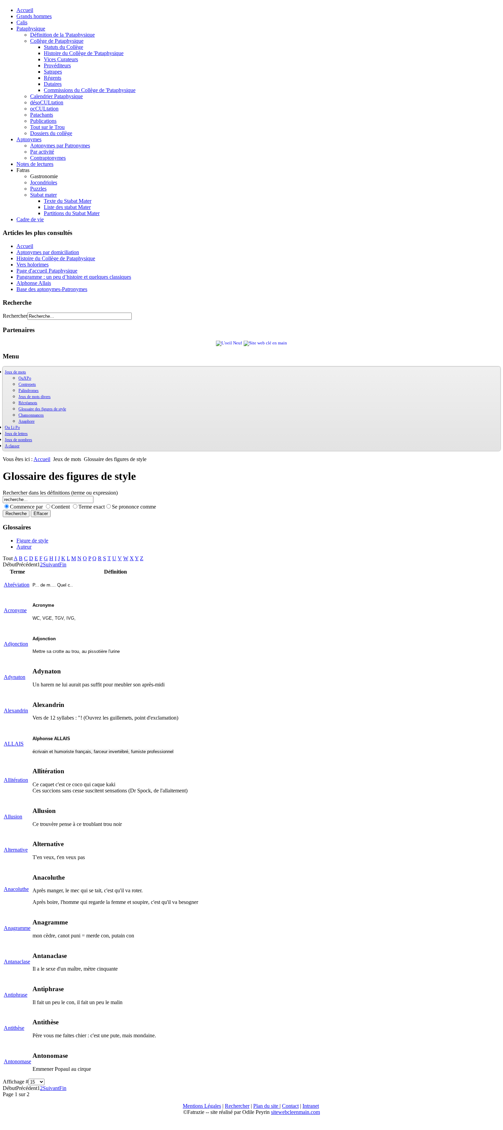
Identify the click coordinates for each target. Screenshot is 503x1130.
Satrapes (53, 72)
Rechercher (15, 316)
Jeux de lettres (16, 433)
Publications (43, 121)
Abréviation (16, 585)
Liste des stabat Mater (67, 207)
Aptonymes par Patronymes (60, 145)
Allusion (13, 816)
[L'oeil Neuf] (229, 343)
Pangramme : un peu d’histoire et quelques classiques (73, 277)
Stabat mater (43, 195)
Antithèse (14, 1028)
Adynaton (14, 677)
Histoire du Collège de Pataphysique (55, 258)
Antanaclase (17, 961)
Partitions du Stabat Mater (72, 213)
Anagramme (17, 928)
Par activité (42, 152)
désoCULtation (46, 102)
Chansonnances (31, 415)
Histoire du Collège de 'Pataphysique (84, 53)
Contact (290, 1106)
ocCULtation (44, 108)
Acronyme (15, 610)
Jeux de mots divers (34, 396)
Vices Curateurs (61, 59)
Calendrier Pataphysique (56, 96)
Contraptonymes (48, 158)
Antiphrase (15, 995)
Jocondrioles (43, 182)
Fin (62, 564)
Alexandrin (16, 710)
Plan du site (266, 1106)
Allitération (16, 780)
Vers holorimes (32, 264)
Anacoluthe (16, 889)
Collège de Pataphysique (56, 41)
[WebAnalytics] (16, 1124)
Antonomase (17, 1061)
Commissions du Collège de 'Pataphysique (90, 90)
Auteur (23, 547)
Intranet (310, 1106)
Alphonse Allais (33, 283)
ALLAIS (14, 744)
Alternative (16, 850)
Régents (52, 78)
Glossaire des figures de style (42, 409)
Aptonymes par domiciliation (47, 252)
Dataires (53, 84)
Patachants (41, 115)
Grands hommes (34, 16)
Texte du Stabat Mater (67, 201)
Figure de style (32, 540)
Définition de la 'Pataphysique (62, 35)
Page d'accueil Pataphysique (46, 271)
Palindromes (28, 390)
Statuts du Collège (63, 47)
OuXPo (24, 378)
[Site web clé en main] (265, 343)
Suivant (51, 564)
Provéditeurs (57, 65)
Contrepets (27, 384)
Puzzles (38, 189)
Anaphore (26, 421)
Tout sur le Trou (47, 127)
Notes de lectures (34, 164)
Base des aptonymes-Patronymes (51, 289)
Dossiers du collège (51, 133)
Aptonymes (28, 139)
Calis (21, 22)
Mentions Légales (202, 1106)
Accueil (24, 10)
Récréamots (27, 402)
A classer (12, 446)
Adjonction (16, 644)
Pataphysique (30, 28)
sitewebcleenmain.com (295, 1112)
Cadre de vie (30, 219)
